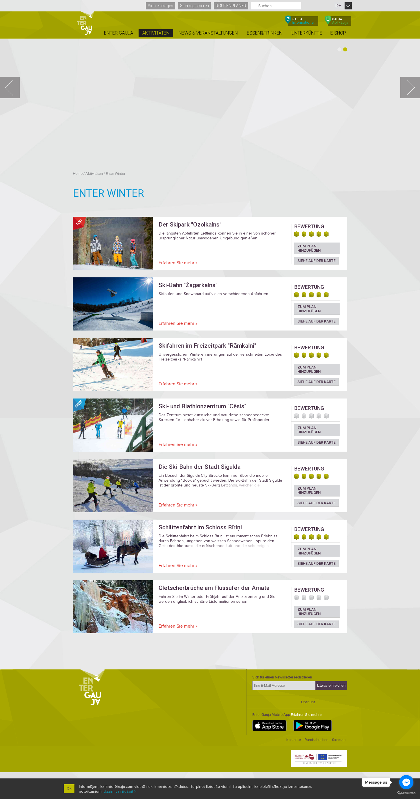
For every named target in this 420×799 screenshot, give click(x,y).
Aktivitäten (94, 173)
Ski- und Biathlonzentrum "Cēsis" (202, 406)
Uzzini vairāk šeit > (119, 791)
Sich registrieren (194, 5)
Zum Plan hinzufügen (309, 248)
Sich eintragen (160, 5)
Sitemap (338, 740)
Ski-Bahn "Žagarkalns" (188, 285)
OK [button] (69, 788)
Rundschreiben (316, 740)
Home (78, 173)
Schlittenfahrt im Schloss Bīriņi (200, 527)
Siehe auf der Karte (316, 261)
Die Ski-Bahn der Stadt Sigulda (200, 466)
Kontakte (293, 740)
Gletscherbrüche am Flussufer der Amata (214, 587)
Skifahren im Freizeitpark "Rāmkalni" (207, 345)
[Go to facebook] (406, 782)
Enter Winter (115, 173)
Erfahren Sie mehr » (178, 263)
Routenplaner (231, 5)
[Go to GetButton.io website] (406, 793)
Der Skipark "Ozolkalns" (190, 224)
